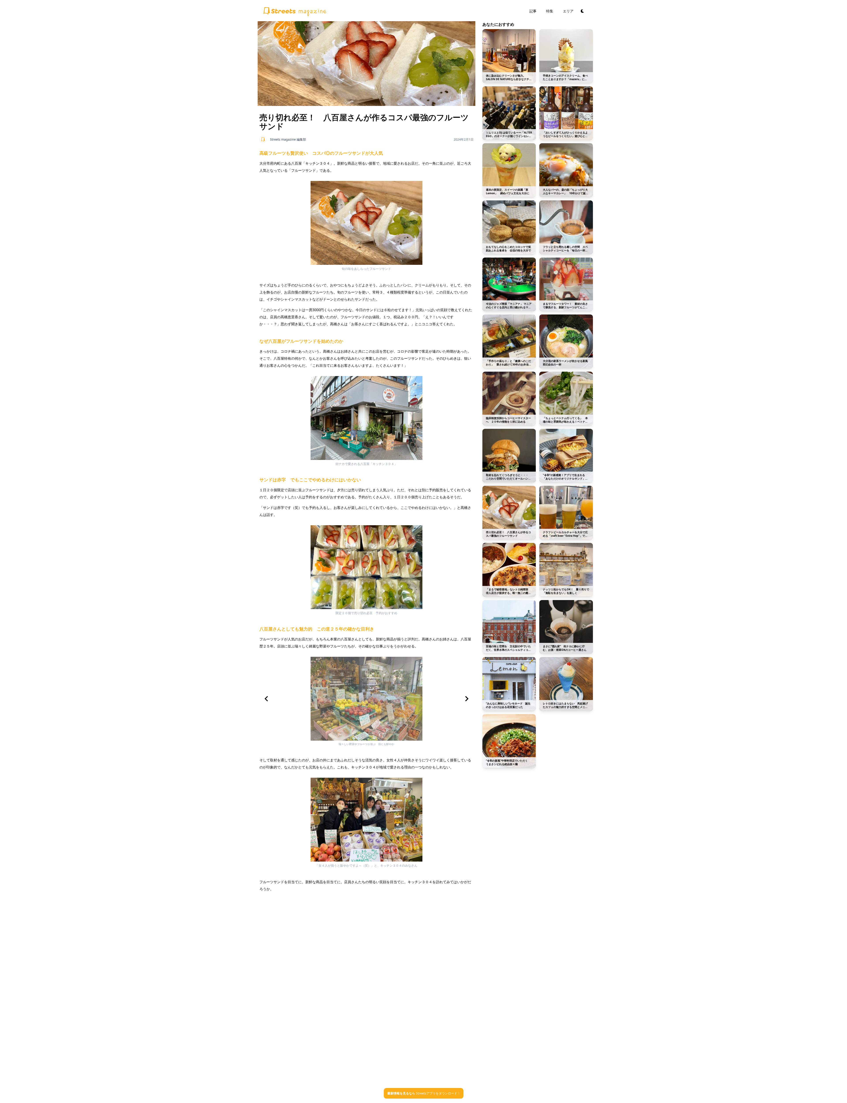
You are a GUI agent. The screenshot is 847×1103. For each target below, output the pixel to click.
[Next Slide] (466, 698)
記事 (532, 11)
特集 (549, 11)
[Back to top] (294, 11)
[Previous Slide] (266, 698)
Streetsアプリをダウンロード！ (423, 1093)
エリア (568, 11)
